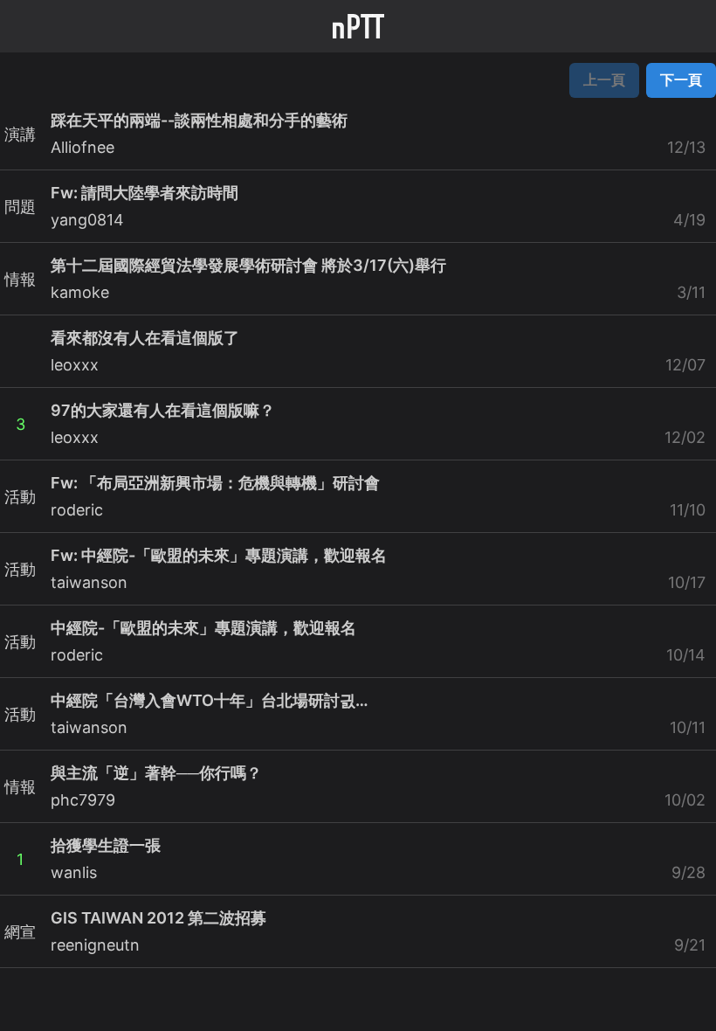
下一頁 (681, 79)
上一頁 (604, 79)
